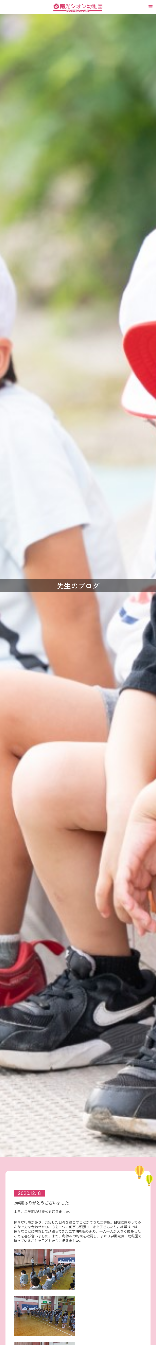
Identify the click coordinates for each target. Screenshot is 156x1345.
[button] (150, 6)
